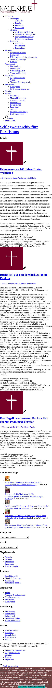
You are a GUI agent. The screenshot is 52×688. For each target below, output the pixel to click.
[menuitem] (28, 32)
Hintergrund (10, 602)
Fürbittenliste (10, 614)
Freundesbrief (10, 635)
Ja (20, 687)
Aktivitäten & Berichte (11, 283)
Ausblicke (25, 427)
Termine (8, 559)
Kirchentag (9, 580)
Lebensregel (10, 616)
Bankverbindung (11, 630)
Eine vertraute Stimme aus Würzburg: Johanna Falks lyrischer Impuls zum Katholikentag (26, 526)
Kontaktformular (11, 566)
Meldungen (14, 18)
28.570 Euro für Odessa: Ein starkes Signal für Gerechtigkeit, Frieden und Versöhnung (23, 483)
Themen (13, 30)
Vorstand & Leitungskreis (15, 595)
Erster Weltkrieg (19, 178)
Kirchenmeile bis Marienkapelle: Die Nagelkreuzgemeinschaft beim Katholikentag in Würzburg (24, 496)
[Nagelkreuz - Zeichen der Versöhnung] (13, 164)
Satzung (8, 639)
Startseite (8, 557)
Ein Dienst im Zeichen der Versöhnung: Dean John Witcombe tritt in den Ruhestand (25, 517)
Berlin (23, 283)
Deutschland (7, 178)
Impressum (9, 564)
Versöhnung (10, 611)
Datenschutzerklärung (36, 687)
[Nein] (46, 687)
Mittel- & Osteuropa (13, 578)
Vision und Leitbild (12, 620)
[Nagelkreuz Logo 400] (19, 12)
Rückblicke (31, 178)
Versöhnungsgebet (12, 618)
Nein (24, 687)
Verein (7, 593)
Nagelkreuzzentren (12, 597)
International (10, 599)
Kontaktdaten (10, 637)
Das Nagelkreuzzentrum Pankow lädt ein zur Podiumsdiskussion (24, 420)
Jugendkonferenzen (13, 583)
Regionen (14, 41)
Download (9, 633)
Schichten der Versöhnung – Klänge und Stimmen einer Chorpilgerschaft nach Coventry (27, 507)
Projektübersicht (11, 576)
